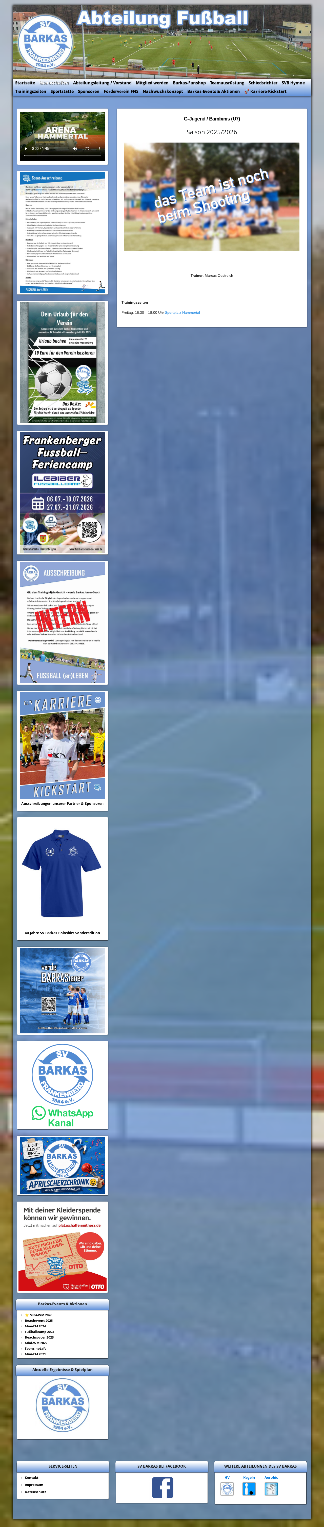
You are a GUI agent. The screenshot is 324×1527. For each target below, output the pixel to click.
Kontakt (31, 1477)
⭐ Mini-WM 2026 (38, 1315)
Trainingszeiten (30, 91)
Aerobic (271, 1477)
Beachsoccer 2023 (39, 1337)
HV (227, 1477)
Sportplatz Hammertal (182, 312)
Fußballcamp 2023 (39, 1331)
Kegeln (249, 1477)
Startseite (25, 82)
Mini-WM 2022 (36, 1343)
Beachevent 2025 (39, 1320)
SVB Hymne (293, 82)
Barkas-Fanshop (189, 82)
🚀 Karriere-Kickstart (265, 91)
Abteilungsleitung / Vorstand (102, 82)
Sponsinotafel (36, 1348)
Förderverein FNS (121, 91)
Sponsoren (88, 91)
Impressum (34, 1484)
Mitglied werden (152, 82)
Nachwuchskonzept (163, 91)
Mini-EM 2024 (35, 1326)
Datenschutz (35, 1491)
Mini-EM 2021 (35, 1354)
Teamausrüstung (227, 82)
